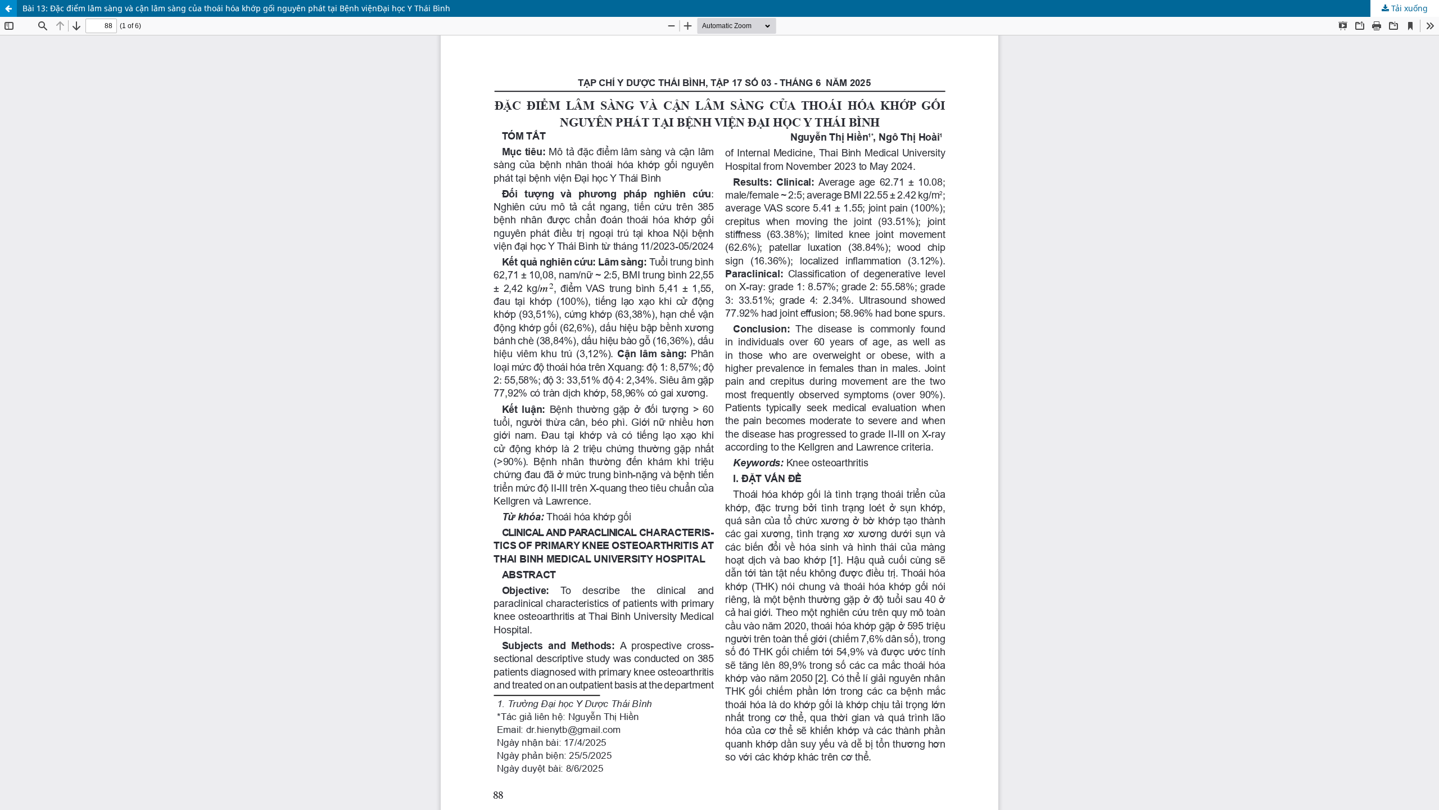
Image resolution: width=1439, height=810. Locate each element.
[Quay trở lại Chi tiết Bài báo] (8, 8)
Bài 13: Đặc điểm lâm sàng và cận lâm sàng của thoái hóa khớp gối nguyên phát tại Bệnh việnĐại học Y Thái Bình (236, 8)
